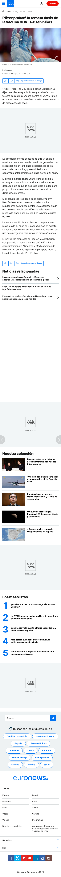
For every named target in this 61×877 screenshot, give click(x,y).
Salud (47, 764)
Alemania (14, 750)
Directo (52, 3)
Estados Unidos (39, 743)
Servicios (6, 840)
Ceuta (31, 750)
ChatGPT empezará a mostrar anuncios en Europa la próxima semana (26, 288)
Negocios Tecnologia (23, 11)
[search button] (53, 718)
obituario (47, 750)
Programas (37, 820)
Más (4, 847)
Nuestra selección (18, 453)
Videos (5, 820)
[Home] (3, 11)
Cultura (15, 764)
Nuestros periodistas (12, 826)
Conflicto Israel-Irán (17, 736)
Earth (34, 801)
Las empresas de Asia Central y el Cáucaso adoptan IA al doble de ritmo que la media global (25, 278)
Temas (5, 788)
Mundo (35, 795)
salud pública (42, 757)
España (18, 743)
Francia (31, 764)
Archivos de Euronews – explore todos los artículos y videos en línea (45, 828)
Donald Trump (19, 757)
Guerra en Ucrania (45, 736)
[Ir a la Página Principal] (10, 3)
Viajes (5, 813)
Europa (5, 795)
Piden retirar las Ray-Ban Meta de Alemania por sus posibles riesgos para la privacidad (27, 297)
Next (9, 11)
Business (6, 801)
